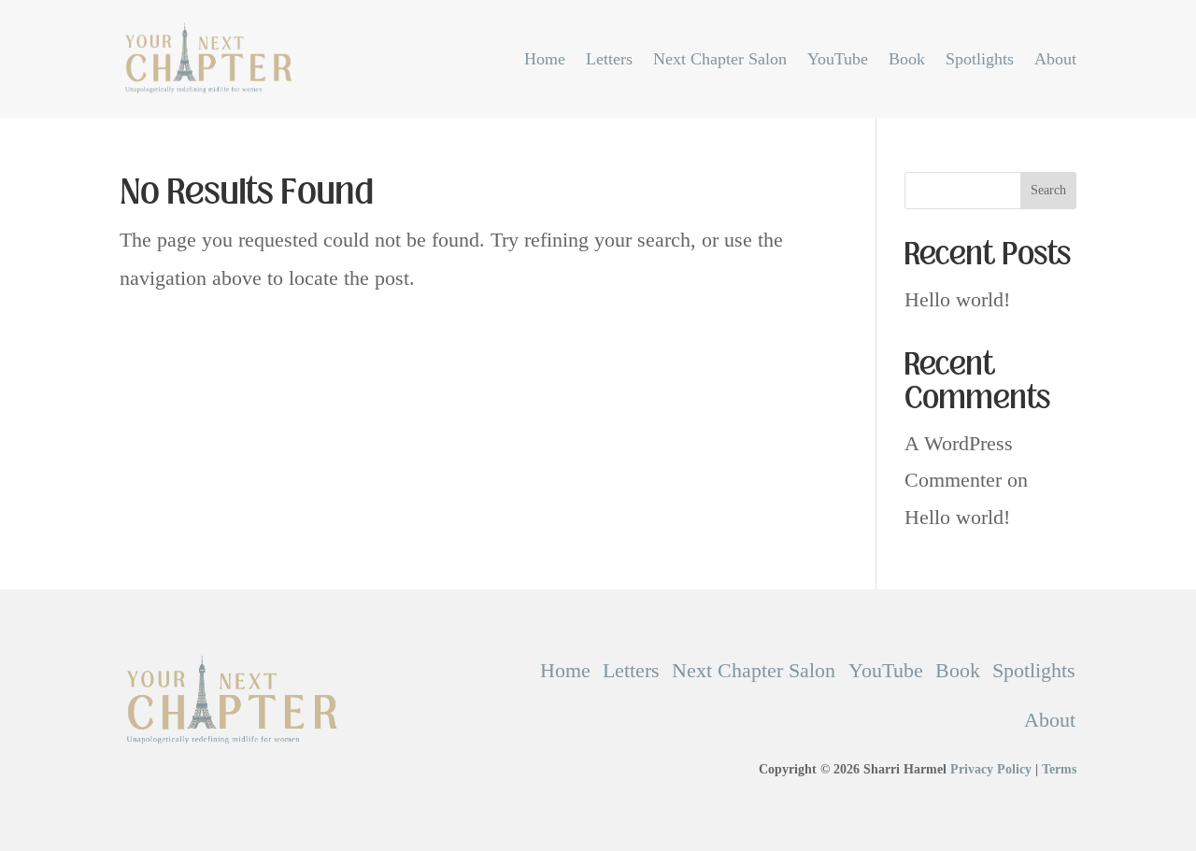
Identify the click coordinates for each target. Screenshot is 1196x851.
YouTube (837, 59)
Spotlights (980, 59)
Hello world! (957, 299)
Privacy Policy (991, 769)
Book (907, 59)
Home (544, 59)
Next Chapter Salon (720, 59)
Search (1048, 190)
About (1055, 59)
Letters (609, 59)
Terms (1059, 769)
